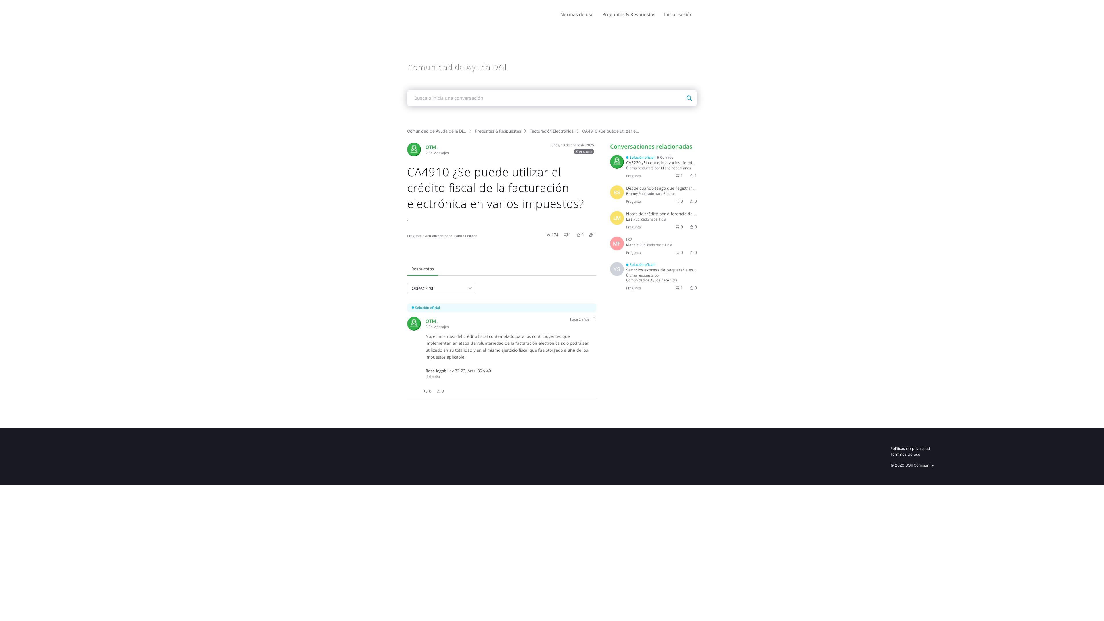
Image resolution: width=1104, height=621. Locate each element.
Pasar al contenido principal (31, 4)
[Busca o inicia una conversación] (689, 98)
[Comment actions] (594, 319)
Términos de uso (905, 454)
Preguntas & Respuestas (629, 14)
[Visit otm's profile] (414, 149)
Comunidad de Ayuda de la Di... (436, 131)
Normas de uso (577, 14)
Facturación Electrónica (552, 131)
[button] (552, 235)
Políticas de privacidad (910, 448)
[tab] (422, 269)
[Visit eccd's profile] (617, 162)
